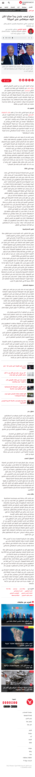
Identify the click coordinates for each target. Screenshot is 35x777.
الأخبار (30, 7)
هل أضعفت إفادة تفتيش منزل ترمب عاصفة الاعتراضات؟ (15, 395)
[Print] (20, 80)
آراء (18, 7)
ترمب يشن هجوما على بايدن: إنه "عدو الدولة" (14, 367)
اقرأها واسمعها (15, 595)
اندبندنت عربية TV (27, 761)
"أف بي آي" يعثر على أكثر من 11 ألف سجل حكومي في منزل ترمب (15, 374)
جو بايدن (27, 90)
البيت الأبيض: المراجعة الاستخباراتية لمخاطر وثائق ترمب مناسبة (15, 388)
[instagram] (12, 702)
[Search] (8, 3)
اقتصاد (13, 7)
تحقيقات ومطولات (27, 758)
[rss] (3, 702)
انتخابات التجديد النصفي (26, 593)
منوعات (30, 748)
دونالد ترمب (30, 88)
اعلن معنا (29, 725)
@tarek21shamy (6, 31)
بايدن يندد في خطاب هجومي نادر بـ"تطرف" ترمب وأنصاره (16, 381)
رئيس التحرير (29, 718)
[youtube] (10, 702)
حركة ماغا (8, 589)
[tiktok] (5, 702)
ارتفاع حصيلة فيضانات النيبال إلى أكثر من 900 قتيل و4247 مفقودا (17, 689)
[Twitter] (14, 702)
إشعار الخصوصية (28, 715)
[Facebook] (16, 702)
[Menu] (3, 3)
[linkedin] (7, 702)
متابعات (20, 602)
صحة (31, 754)
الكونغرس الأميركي (14, 593)
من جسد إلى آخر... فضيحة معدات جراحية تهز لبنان (18, 667)
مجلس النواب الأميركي (27, 595)
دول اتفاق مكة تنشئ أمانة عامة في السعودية (19, 622)
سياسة (24, 7)
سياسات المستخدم (27, 712)
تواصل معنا (29, 722)
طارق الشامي (21, 29)
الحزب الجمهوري (28, 591)
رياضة (30, 751)
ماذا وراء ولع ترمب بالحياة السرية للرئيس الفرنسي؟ (13, 402)
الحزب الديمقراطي (18, 591)
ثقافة (6, 7)
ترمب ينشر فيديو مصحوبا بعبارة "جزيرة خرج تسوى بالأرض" (18, 644)
